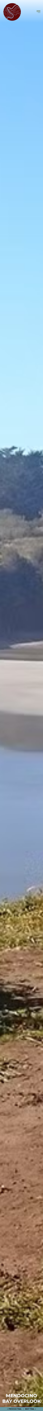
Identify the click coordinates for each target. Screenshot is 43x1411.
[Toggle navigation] (38, 12)
